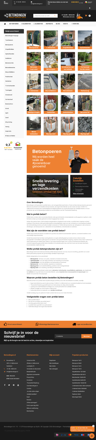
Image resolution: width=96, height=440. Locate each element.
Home (5, 24)
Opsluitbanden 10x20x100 (79, 383)
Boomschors (9, 104)
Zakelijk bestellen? (32, 394)
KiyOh (37, 427)
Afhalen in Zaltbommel (33, 363)
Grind (7, 108)
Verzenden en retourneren (34, 369)
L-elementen (38, 23)
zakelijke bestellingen (56, 290)
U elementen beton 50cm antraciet (81, 385)
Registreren (52, 360)
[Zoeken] (55, 16)
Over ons (76, 23)
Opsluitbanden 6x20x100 (79, 380)
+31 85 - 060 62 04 (11, 369)
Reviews (29, 399)
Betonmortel (34, 264)
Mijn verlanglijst (53, 369)
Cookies (29, 388)
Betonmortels (9, 63)
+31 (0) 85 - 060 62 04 (67, 15)
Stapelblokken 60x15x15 (79, 374)
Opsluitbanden (9, 54)
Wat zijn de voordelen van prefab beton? (39, 301)
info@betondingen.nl (12, 371)
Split (6, 113)
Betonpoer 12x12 (76, 366)
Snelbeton (8, 58)
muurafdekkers (71, 270)
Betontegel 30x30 (77, 397)
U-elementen (26, 23)
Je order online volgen (33, 391)
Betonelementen (10, 67)
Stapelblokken (9, 49)
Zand (6, 117)
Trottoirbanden (10, 85)
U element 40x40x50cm (78, 391)
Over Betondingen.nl (32, 385)
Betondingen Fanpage (11, 35)
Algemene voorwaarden (33, 374)
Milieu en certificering (32, 408)
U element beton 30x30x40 (79, 388)
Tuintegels (8, 90)
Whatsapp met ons (68, 16)
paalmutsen (79, 270)
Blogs (58, 23)
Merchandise (30, 411)
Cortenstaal (9, 99)
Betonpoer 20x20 (76, 363)
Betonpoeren (13, 23)
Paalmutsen (9, 76)
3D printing (8, 122)
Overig (7, 126)
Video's (65, 23)
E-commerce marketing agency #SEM (17, 431)
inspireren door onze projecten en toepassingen (72, 272)
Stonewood (8, 94)
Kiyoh (28, 397)
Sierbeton (8, 81)
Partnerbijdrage (68, 427)
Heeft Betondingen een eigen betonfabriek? (40, 306)
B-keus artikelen (10, 135)
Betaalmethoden (31, 371)
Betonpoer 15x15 (76, 360)
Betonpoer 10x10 (76, 369)
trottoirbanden (62, 270)
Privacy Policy (30, 377)
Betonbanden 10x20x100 (79, 377)
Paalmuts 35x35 (76, 394)
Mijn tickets (52, 366)
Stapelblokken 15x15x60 (79, 371)
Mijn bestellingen (54, 363)
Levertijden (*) (30, 366)
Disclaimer (29, 380)
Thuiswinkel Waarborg (33, 383)
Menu (6, 3)
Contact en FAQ (31, 360)
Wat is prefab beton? (34, 299)
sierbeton (31, 272)
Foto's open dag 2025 (32, 405)
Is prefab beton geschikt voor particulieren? (40, 305)
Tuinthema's (9, 40)
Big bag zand (34, 267)
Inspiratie (49, 23)
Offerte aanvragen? (32, 402)
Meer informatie (78, 193)
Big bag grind (34, 266)
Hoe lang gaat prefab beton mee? (37, 303)
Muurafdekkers (9, 72)
